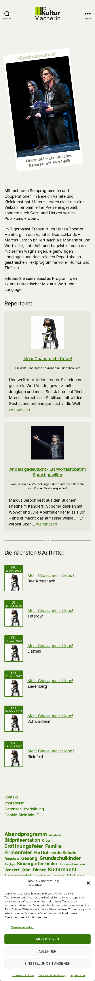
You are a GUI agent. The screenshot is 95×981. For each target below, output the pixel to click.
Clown (47, 840)
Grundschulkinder (60, 858)
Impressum (77, 975)
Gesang (29, 858)
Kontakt (11, 797)
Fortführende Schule (55, 852)
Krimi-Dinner (33, 869)
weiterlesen (19, 409)
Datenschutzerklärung (52, 975)
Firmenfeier (18, 852)
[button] (88, 883)
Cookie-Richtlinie (23, 975)
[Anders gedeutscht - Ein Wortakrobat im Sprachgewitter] (47, 442)
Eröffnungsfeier (23, 846)
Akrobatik (55, 835)
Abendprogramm (25, 834)
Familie (53, 846)
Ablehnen (47, 951)
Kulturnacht (62, 869)
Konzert (11, 870)
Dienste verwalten (22, 927)
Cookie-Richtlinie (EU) (23, 815)
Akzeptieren (47, 939)
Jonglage (9, 864)
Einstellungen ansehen (48, 963)
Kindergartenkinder (37, 863)
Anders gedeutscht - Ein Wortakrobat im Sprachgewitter (47, 472)
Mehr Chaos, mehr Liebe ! (50, 575)
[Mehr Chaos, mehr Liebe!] (47, 332)
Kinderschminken (72, 864)
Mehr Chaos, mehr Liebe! (47, 358)
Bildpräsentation (22, 840)
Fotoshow (11, 858)
